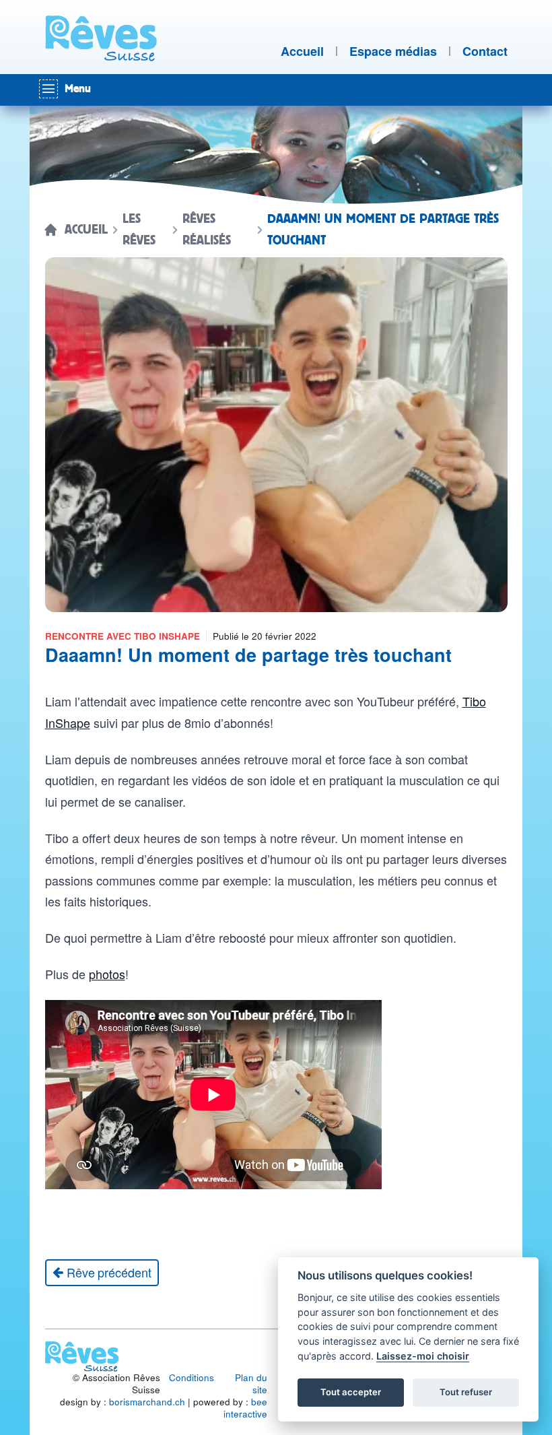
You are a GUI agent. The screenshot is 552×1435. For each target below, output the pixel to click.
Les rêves (139, 229)
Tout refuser (466, 1392)
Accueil (86, 229)
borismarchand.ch (147, 1401)
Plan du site (251, 1383)
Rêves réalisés (206, 229)
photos (107, 973)
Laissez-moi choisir (422, 1356)
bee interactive (245, 1407)
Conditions (191, 1377)
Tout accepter (350, 1392)
